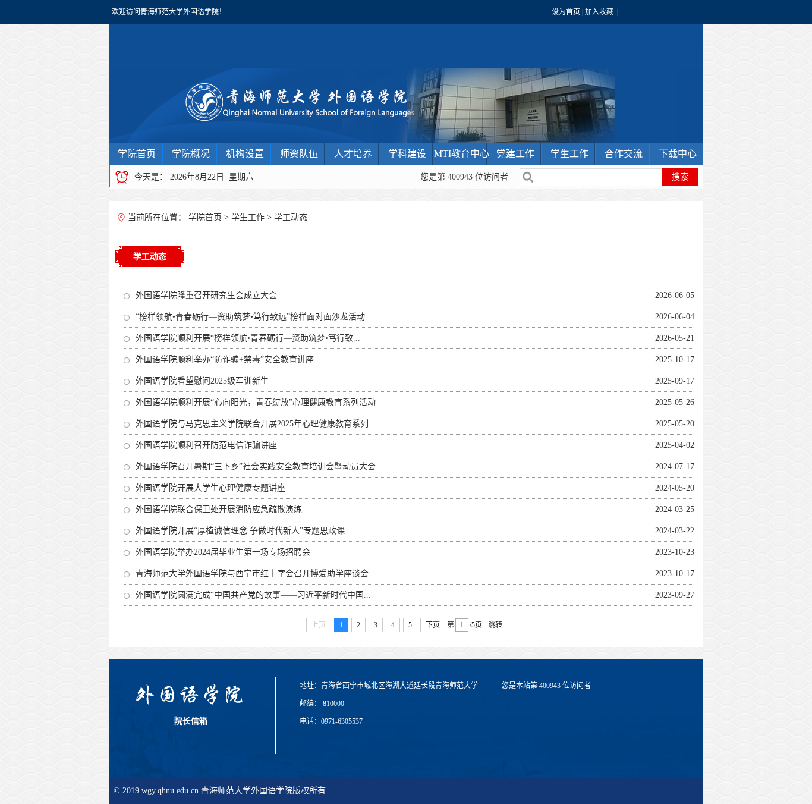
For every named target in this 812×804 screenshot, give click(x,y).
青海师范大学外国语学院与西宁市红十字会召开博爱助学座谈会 (252, 573)
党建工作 (515, 154)
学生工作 (569, 154)
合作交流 (624, 154)
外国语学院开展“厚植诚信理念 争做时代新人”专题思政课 (240, 530)
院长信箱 (190, 721)
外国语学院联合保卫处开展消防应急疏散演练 (219, 509)
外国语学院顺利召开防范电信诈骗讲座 (206, 445)
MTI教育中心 (461, 154)
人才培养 (353, 154)
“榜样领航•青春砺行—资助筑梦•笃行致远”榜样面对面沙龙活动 (250, 316)
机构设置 (245, 154)
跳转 (495, 625)
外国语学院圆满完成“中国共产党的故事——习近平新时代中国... (253, 595)
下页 (433, 625)
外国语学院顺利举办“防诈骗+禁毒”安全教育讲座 (225, 359)
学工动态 (290, 217)
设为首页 (566, 12)
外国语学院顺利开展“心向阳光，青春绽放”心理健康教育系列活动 (256, 402)
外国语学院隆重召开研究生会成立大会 (206, 295)
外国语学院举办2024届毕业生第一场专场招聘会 (223, 552)
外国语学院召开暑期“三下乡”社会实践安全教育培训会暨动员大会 (256, 466)
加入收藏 (599, 12)
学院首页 (137, 154)
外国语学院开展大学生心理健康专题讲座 (210, 487)
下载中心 (678, 154)
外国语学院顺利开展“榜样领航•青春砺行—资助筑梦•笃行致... (248, 338)
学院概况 (191, 154)
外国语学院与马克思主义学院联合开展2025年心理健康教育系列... (256, 423)
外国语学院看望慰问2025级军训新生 (202, 380)
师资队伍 (299, 154)
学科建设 (407, 154)
